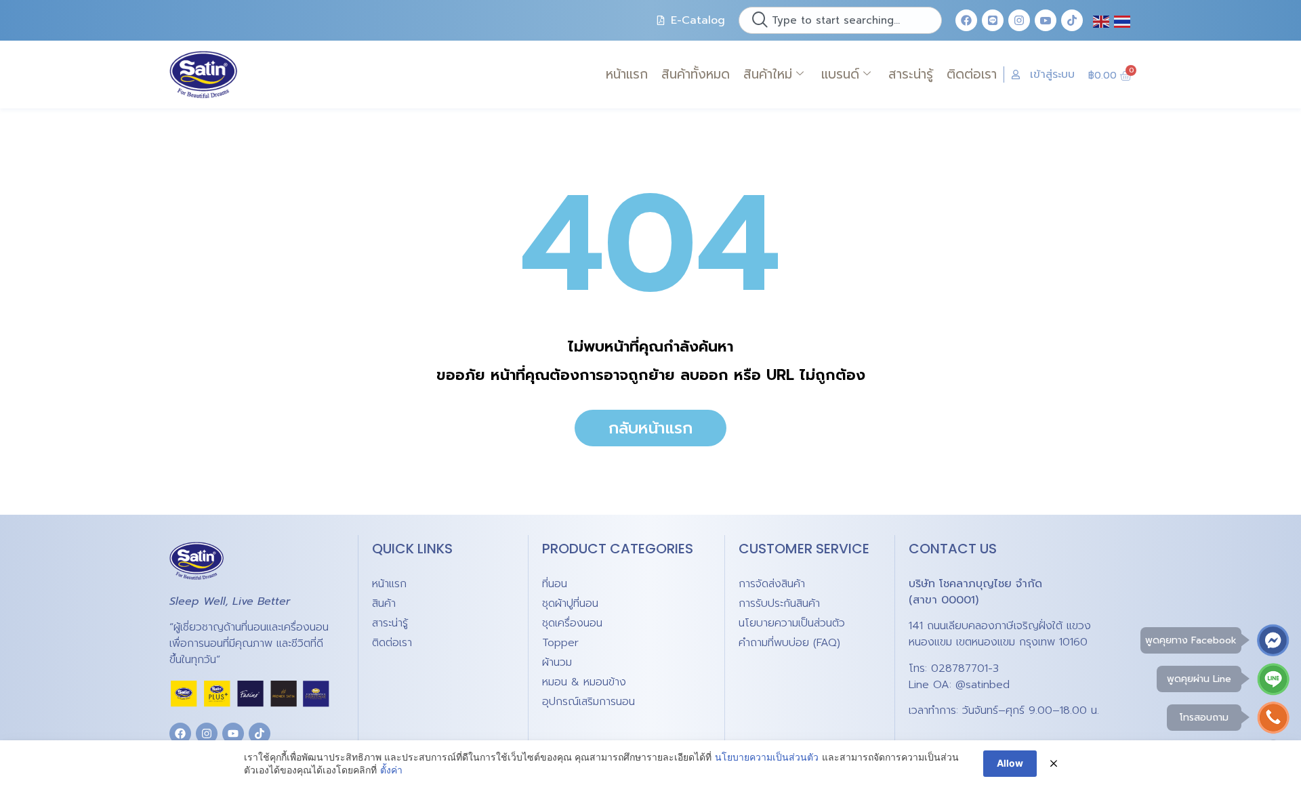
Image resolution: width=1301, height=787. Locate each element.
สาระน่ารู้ (910, 74)
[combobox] (840, 20)
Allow (1010, 763)
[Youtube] (233, 733)
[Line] (993, 20)
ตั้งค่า (391, 769)
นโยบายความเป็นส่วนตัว (767, 757)
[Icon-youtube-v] (1045, 20)
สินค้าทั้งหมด (695, 74)
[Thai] (1123, 20)
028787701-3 (965, 668)
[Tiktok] (1072, 20)
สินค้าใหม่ (767, 74)
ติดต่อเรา (972, 74)
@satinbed (982, 685)
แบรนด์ (840, 74)
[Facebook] (966, 20)
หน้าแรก (627, 74)
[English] (1102, 20)
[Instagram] (1019, 20)
